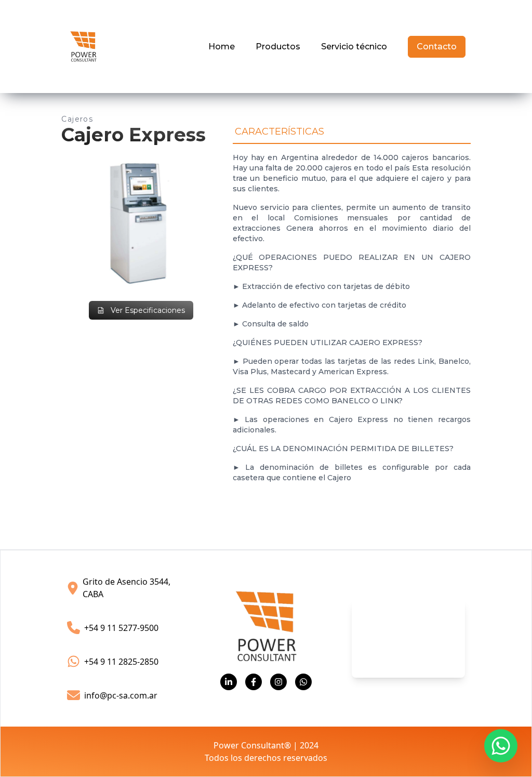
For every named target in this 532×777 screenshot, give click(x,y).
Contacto (437, 46)
